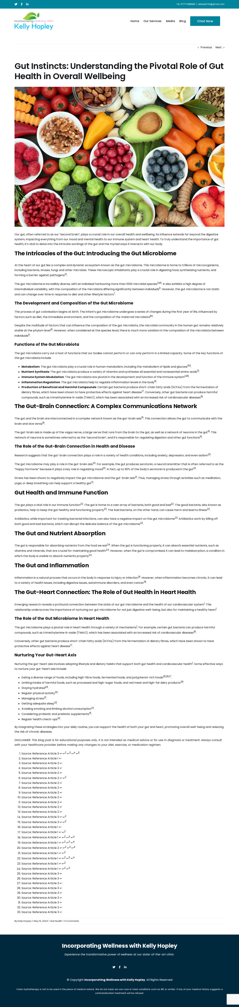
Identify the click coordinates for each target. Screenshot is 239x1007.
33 (58, 718)
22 (81, 504)
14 (186, 376)
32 (55, 702)
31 (45, 697)
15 (188, 376)
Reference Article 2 (45, 763)
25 (164, 676)
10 (52, 329)
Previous (206, 47)
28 (182, 681)
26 (167, 676)
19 (142, 417)
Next (218, 47)
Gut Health (56, 921)
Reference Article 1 (45, 758)
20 (209, 454)
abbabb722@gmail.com (211, 4)
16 (155, 381)
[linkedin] (125, 967)
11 (188, 365)
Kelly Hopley (24, 921)
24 (108, 544)
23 (176, 518)
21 (136, 477)
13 (198, 371)
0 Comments (71, 921)
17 (143, 391)
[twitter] (114, 967)
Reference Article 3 (45, 754)
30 (56, 692)
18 (202, 396)
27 (169, 676)
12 (190, 365)
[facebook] (120, 967)
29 (46, 687)
